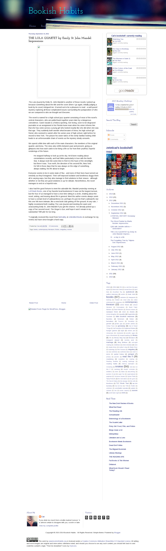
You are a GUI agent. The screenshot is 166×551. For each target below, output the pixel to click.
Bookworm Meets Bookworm (120, 441)
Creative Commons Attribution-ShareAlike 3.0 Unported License (106, 541)
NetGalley (62, 217)
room (131, 367)
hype (122, 330)
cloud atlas (126, 300)
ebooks (132, 312)
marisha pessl (129, 340)
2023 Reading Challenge (122, 100)
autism (123, 294)
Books (44, 26)
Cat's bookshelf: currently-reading (126, 36)
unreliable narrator (121, 388)
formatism (109, 321)
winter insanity (124, 390)
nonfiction (114, 352)
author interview (112, 294)
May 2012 (115, 256)
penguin (131, 354)
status (123, 371)
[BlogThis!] (65, 226)
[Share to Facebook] (70, 226)
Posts (111, 135)
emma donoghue (111, 314)
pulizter (116, 357)
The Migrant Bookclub (117, 449)
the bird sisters (122, 378)
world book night (114, 393)
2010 (111, 277)
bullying (108, 300)
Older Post (94, 303)
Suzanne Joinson (120, 376)
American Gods (117, 289)
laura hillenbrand (111, 335)
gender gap (118, 323)
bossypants (132, 297)
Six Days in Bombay (121, 49)
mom (135, 345)
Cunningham (120, 307)
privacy (108, 357)
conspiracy (119, 302)
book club (131, 294)
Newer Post (33, 303)
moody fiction (113, 347)
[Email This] (62, 226)
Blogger (117, 533)
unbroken (109, 388)
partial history (119, 354)
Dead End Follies (115, 445)
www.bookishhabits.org (58, 541)
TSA (126, 386)
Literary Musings (115, 453)
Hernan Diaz (118, 80)
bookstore (123, 297)
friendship (131, 321)
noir (107, 352)
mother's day (123, 347)
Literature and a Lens (117, 438)
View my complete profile (48, 526)
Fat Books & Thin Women (119, 460)
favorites (109, 319)
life (110, 337)
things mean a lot (115, 430)
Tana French (110, 378)
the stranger (124, 381)
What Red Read (115, 407)
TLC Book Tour (122, 383)
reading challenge (128, 361)
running (117, 369)
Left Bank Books (35, 191)
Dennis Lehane (130, 309)
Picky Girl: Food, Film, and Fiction (122, 426)
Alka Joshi (117, 51)
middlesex (117, 345)
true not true (119, 386)
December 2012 (117, 203)
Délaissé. (112, 464)
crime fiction (124, 305)
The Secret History (112, 381)
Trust (114, 78)
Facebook (109, 316)
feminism (121, 319)
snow (116, 371)
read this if (128, 356)
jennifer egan (130, 333)
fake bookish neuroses (125, 316)
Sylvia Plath (131, 376)
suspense (109, 376)
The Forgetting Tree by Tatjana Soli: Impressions (122, 241)
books (36, 229)
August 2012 (116, 247)
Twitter (133, 386)
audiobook (130, 292)
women (134, 390)
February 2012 (117, 266)
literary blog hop (120, 337)
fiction (57, 229)
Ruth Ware (118, 60)
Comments (113, 139)
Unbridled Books (75, 217)
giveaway (121, 326)
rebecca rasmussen (128, 363)
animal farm (128, 289)
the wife (132, 381)
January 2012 (116, 269)
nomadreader (114, 415)
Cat (116, 105)
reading (131, 359)
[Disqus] (64, 267)
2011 (111, 274)
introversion (109, 333)
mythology (112, 349)
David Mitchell (118, 309)
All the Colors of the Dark (122, 68)
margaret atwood (112, 340)
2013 (111, 197)
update (133, 388)
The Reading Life (115, 411)
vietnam (108, 390)
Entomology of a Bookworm (120, 419)
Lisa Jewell (118, 41)
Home (32, 26)
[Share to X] (67, 226)
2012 (111, 200)
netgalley (63, 229)
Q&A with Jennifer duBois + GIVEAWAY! (120, 228)
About (56, 26)
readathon (121, 359)
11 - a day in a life (117, 237)
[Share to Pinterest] (72, 226)
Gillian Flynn (110, 326)
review (69, 229)
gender (108, 323)
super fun (121, 374)
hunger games (111, 330)
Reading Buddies (112, 361)
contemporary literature (46, 229)
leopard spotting (125, 335)
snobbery (109, 371)
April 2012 (115, 260)
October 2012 (116, 210)
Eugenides (131, 314)
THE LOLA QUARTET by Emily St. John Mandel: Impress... (123, 233)
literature (132, 337)
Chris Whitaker (119, 70)
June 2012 (115, 253)
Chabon (117, 300)
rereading (109, 367)
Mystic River (134, 347)
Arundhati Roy (117, 292)
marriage (109, 342)
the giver (132, 378)
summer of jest (111, 374)
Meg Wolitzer (122, 342)
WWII (123, 393)
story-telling (131, 371)
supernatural (131, 374)
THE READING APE (116, 457)
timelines (109, 383)
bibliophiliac (113, 434)
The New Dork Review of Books (121, 403)
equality (122, 314)
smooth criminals (129, 369)
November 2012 (117, 207)
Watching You (118, 39)
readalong (109, 359)
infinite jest (131, 330)
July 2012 (115, 250)
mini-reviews (127, 345)
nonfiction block (125, 352)
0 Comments (53, 226)
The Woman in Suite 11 (121, 58)
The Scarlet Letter (115, 422)
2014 (111, 194)
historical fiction (129, 328)
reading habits (111, 363)
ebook (124, 312)
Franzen (120, 321)
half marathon (117, 328)
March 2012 (116, 263)
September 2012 (117, 213)
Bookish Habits (56, 11)
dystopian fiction (112, 312)
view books (133, 114)
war (115, 390)
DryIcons (73, 546)
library (135, 335)
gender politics (130, 323)
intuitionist (120, 333)
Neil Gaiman (121, 349)
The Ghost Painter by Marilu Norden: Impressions (121, 222)
